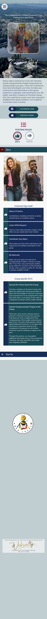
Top (44, 616)
